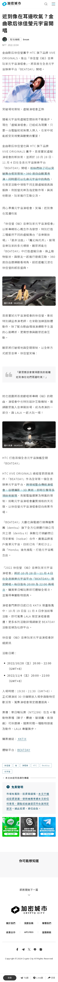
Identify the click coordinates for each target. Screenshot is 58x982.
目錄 (10, 977)
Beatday (46, 765)
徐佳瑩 (7, 765)
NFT (4, 45)
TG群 (26, 977)
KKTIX (22, 739)
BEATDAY (23, 750)
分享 (53, 977)
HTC (35, 765)
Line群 (39, 977)
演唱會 (25, 765)
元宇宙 (7, 771)
